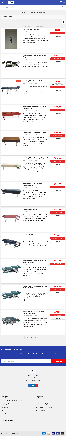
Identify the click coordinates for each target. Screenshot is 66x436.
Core (3, 424)
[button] (63, 22)
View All (36, 424)
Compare (58, 36)
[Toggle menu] (2, 2)
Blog (3, 410)
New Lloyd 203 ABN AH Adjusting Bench (35, 158)
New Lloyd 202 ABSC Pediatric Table (34, 132)
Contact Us (5, 407)
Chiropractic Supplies (41, 410)
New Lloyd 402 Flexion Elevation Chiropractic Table (33, 312)
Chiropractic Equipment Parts (43, 407)
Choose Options (57, 135)
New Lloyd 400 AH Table (30, 209)
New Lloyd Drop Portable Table (33, 81)
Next (41, 337)
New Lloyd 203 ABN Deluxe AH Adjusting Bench (32, 184)
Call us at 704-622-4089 (33, 381)
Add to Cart (57, 33)
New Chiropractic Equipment (43, 401)
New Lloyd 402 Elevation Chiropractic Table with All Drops (35, 287)
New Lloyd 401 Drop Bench (31, 234)
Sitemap (4, 413)
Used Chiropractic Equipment (43, 404)
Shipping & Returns (7, 404)
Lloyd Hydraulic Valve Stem (31, 29)
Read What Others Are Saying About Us (13, 401)
